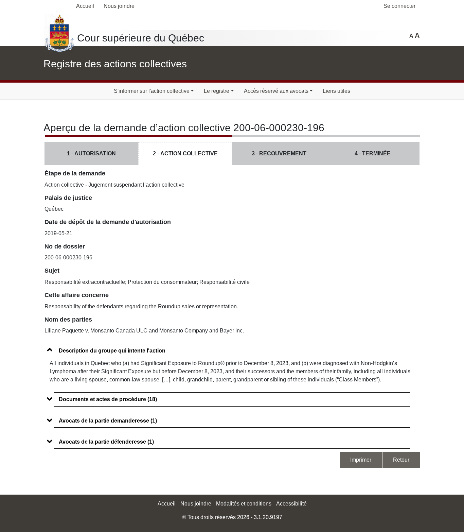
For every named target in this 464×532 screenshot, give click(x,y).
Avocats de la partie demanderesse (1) (108, 421)
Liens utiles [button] (336, 91)
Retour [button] (401, 460)
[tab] (232, 347)
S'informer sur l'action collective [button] (152, 91)
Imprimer (360, 460)
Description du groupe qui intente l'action (112, 351)
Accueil (85, 6)
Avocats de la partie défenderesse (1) (106, 442)
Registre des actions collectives (115, 63)
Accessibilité (291, 504)
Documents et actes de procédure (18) (108, 399)
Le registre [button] (216, 91)
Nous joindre (119, 6)
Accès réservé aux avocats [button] (276, 91)
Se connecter (399, 6)
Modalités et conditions (243, 504)
